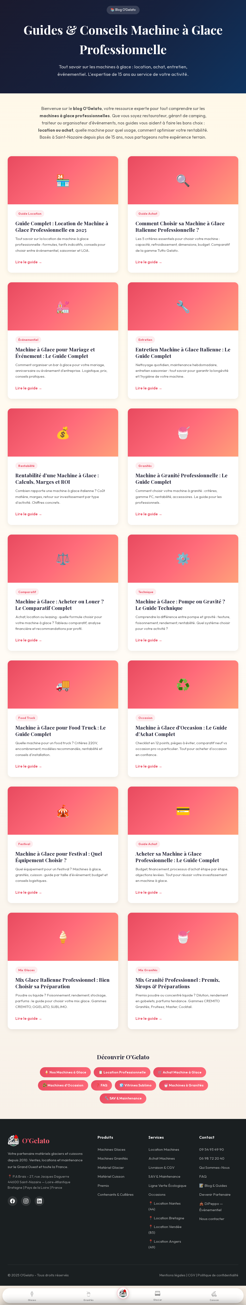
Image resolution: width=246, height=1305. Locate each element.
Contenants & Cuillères (116, 1194)
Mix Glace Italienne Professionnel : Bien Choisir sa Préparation (62, 982)
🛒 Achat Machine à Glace (180, 1072)
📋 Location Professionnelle (122, 1072)
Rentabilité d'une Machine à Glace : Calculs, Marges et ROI (57, 478)
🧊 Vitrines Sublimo (135, 1085)
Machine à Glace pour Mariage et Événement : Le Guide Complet (55, 352)
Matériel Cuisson (111, 1176)
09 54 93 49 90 (211, 1149)
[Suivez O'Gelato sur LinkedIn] (39, 1201)
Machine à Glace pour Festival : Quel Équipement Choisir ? (58, 856)
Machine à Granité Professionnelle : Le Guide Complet (181, 478)
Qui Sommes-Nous (214, 1167)
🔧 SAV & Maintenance (123, 1098)
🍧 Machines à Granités (183, 1085)
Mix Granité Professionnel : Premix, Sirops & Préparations (177, 982)
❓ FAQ (101, 1085)
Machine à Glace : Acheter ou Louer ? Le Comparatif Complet (59, 604)
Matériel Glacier (111, 1167)
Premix (103, 1185)
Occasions (157, 1194)
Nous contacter (211, 1218)
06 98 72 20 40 (211, 1158)
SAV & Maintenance (164, 1176)
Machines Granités (113, 1158)
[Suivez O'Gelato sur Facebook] (12, 1201)
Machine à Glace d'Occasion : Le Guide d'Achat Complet (181, 730)
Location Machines (163, 1149)
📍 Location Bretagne (166, 1218)
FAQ (203, 1176)
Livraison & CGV (161, 1167)
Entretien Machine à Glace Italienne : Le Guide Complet (182, 352)
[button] (123, 1293)
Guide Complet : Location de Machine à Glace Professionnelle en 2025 (61, 226)
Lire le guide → (28, 262)
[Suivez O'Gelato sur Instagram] (26, 1201)
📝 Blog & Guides (213, 1185)
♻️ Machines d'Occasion (63, 1085)
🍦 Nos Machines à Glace (65, 1072)
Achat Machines (161, 1158)
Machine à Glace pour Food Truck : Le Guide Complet (60, 730)
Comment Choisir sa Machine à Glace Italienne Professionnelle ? (180, 226)
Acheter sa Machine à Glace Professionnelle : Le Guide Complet (177, 856)
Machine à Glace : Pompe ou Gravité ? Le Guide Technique (180, 604)
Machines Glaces (111, 1149)
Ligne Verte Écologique (167, 1185)
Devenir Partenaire (215, 1194)
